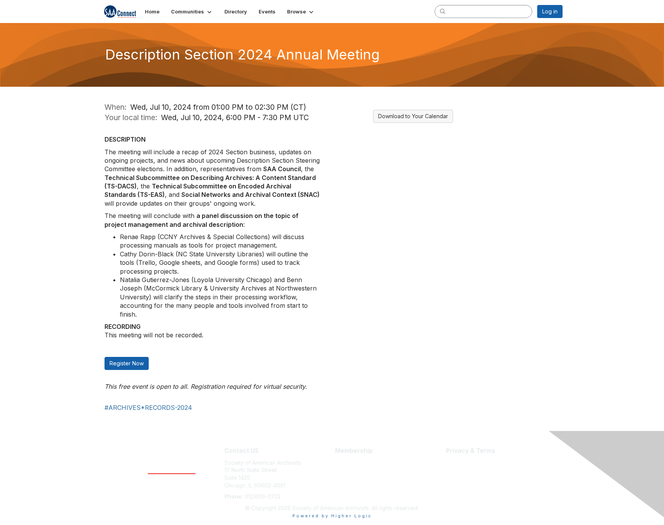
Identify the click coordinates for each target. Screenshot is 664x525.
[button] (192, 11)
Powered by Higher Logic (332, 515)
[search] (443, 11)
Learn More (349, 462)
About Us (457, 462)
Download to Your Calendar (413, 116)
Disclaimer (459, 470)
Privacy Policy (464, 477)
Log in (550, 11)
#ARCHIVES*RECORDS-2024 (148, 407)
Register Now (127, 363)
